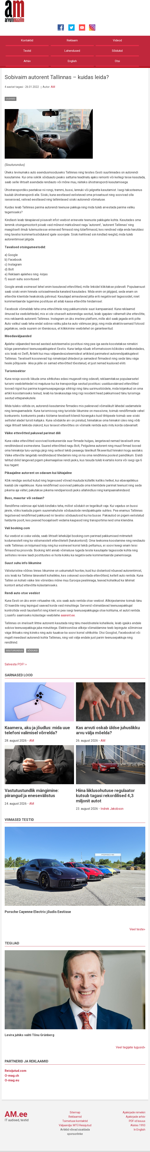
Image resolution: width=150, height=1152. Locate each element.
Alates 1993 (137, 1125)
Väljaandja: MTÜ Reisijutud (75, 1125)
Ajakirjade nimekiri (134, 1112)
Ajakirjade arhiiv (135, 1116)
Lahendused (72, 50)
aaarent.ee (68, 615)
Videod (117, 40)
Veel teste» (137, 929)
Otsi (117, 61)
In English (139, 1129)
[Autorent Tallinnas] (49, 133)
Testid (27, 50)
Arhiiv (27, 61)
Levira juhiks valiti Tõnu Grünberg (29, 1035)
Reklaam (72, 40)
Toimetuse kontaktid (75, 1121)
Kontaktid (27, 40)
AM (53, 86)
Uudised (10, 99)
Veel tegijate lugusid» (130, 1047)
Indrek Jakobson (112, 809)
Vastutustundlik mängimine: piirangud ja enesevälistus (32, 793)
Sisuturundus (14, 650)
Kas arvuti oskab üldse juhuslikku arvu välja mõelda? (108, 730)
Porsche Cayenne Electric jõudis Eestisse (38, 912)
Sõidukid (117, 50)
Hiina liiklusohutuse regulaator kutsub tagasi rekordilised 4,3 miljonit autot (105, 795)
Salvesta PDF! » (16, 664)
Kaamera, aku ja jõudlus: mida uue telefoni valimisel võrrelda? (37, 730)
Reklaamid (75, 1116)
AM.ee (16, 1114)
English (72, 61)
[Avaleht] (14, 11)
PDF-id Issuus (137, 1121)
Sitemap (75, 1112)
